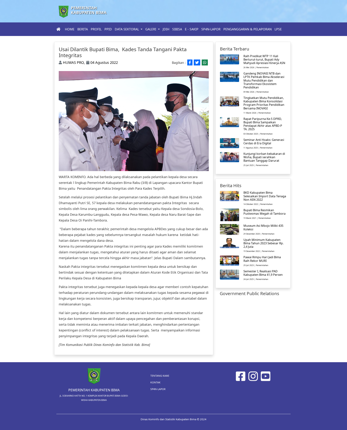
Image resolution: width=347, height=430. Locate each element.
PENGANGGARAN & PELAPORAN (247, 29)
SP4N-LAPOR (210, 29)
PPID (108, 29)
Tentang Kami (159, 375)
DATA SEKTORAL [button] (127, 29)
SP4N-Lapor (158, 389)
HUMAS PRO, (73, 62)
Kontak (155, 382)
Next (211, 121)
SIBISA (177, 29)
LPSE (278, 29)
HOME (69, 29)
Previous (56, 121)
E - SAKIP (191, 29)
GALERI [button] (151, 29)
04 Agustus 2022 (103, 62)
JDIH (166, 29)
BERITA (82, 29)
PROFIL (96, 29)
